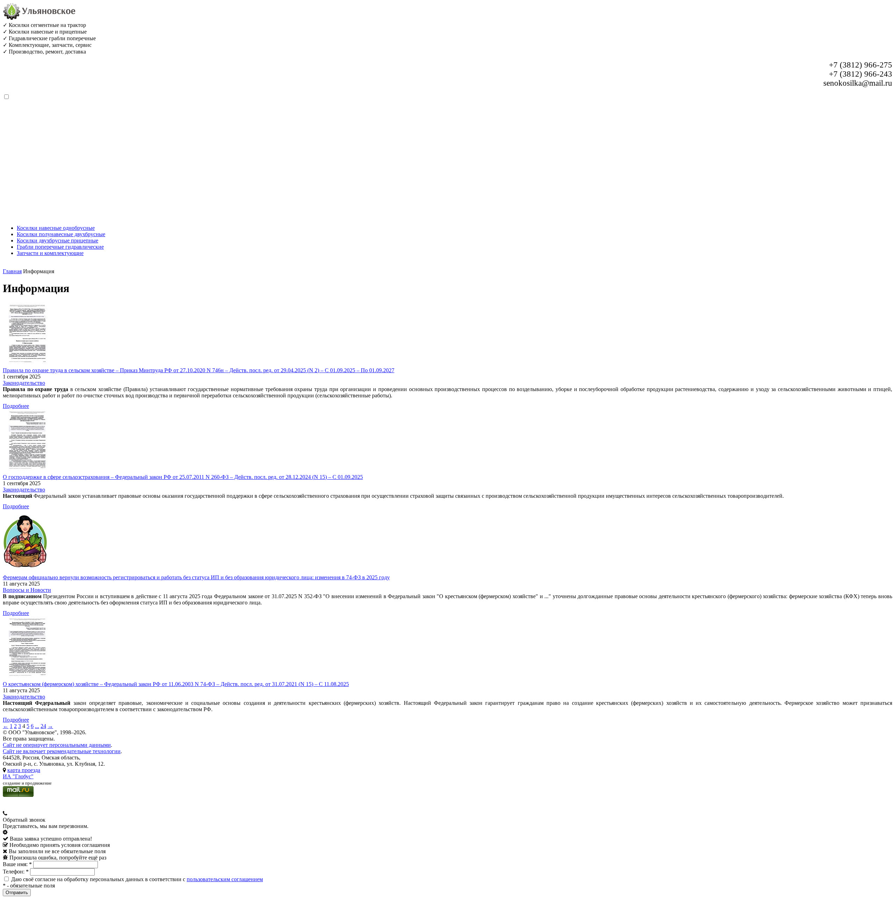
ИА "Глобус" (18, 776)
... (37, 726)
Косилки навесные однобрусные (56, 228)
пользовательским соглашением (225, 879)
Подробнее (16, 406)
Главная (12, 271)
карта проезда (23, 770)
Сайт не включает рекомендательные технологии (62, 751)
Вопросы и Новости (27, 590)
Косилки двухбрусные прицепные (57, 240)
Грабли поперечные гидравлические (60, 247)
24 (43, 726)
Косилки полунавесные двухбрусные (61, 234)
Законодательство (24, 383)
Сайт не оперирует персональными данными (57, 745)
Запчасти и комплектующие (50, 253)
